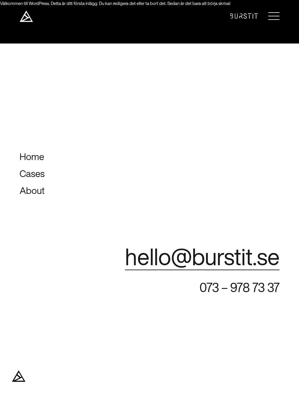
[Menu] (273, 16)
